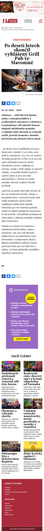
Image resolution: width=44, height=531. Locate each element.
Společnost (19, 28)
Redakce (8, 488)
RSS (8, 494)
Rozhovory (8, 506)
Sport (7, 512)
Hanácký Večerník (10, 20)
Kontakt (7, 490)
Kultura (7, 508)
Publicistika (9, 515)
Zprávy (7, 503)
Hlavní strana (8, 28)
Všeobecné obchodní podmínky (16, 492)
